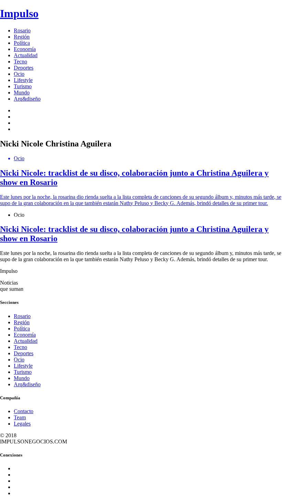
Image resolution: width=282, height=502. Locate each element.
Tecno (20, 61)
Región (22, 37)
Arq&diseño (27, 99)
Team (20, 417)
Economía (25, 49)
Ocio (19, 74)
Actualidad (25, 55)
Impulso (19, 13)
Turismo (23, 86)
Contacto (23, 411)
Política (22, 43)
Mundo (22, 92)
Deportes (23, 68)
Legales (22, 424)
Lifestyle (23, 80)
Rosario (22, 30)
